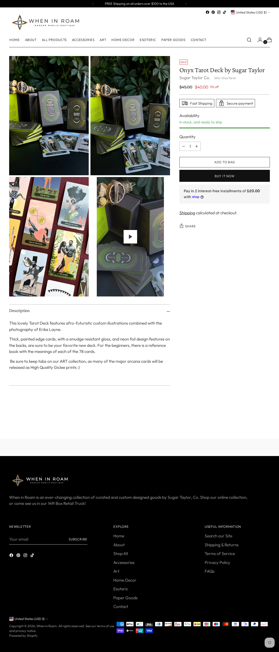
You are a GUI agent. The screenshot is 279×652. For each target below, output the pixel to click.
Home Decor (124, 580)
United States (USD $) (251, 12)
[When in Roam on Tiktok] (224, 12)
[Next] (186, 3)
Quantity (187, 136)
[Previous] (93, 3)
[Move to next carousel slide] (266, 423)
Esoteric (120, 588)
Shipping (187, 212)
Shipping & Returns (221, 544)
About (119, 544)
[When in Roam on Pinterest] (213, 12)
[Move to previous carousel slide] (256, 423)
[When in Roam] (47, 22)
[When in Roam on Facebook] (207, 12)
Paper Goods (125, 597)
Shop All (120, 553)
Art (116, 571)
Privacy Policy (217, 562)
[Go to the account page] (258, 40)
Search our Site (218, 535)
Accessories (123, 562)
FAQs (209, 571)
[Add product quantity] (183, 146)
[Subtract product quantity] (197, 146)
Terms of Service (220, 553)
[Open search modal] (249, 40)
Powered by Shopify (23, 635)
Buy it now (224, 176)
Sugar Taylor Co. (194, 77)
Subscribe (78, 539)
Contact (120, 606)
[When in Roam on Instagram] (219, 12)
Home (118, 535)
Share (190, 226)
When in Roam (46, 626)
